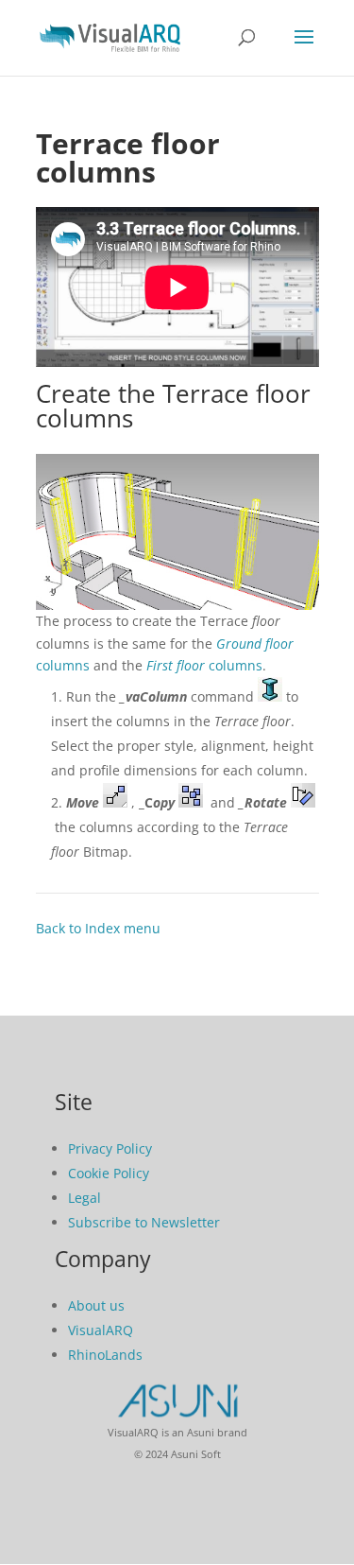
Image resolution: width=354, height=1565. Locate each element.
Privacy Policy (110, 1148)
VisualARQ (100, 1330)
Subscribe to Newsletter (144, 1222)
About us (96, 1305)
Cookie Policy (108, 1173)
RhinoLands (105, 1355)
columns (204, 665)
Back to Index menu (98, 928)
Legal (84, 1198)
